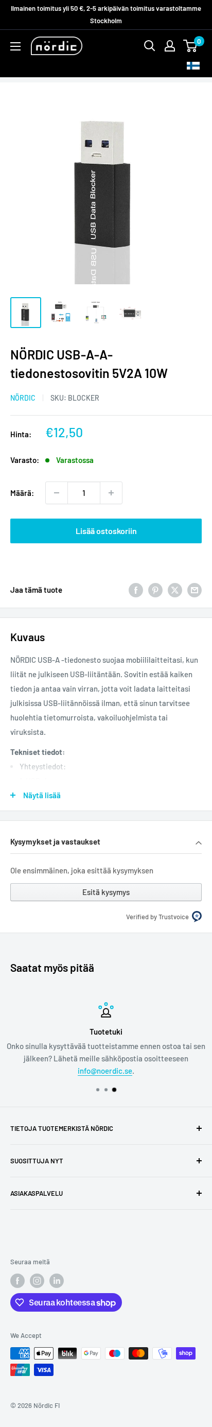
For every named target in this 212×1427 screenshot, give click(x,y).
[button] (106, 842)
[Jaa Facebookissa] (136, 589)
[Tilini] (170, 45)
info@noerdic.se (105, 1070)
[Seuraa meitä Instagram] (37, 1281)
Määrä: (22, 492)
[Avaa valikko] (15, 46)
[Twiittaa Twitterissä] (175, 589)
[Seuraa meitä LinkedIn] (56, 1281)
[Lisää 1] (111, 493)
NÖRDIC (23, 397)
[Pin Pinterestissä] (155, 589)
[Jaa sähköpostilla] (194, 589)
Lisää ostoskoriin (106, 531)
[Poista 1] (56, 493)
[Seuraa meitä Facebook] (17, 1281)
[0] (190, 46)
